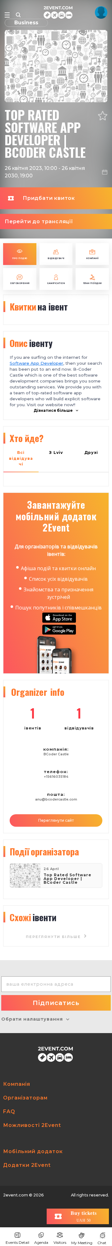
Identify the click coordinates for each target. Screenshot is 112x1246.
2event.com (15, 1195)
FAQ (9, 1111)
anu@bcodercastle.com (56, 799)
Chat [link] (101, 1242)
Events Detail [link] (17, 1242)
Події (44, 851)
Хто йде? (27, 438)
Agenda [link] (41, 1242)
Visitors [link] (60, 1242)
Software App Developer (36, 363)
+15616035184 (56, 777)
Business (26, 23)
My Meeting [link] (81, 1242)
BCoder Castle (56, 754)
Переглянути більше (54, 937)
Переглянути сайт (56, 820)
